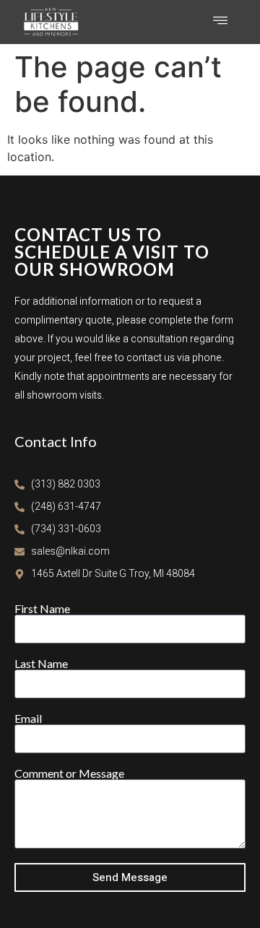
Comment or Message (69, 773)
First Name (42, 609)
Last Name (41, 663)
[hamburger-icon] (220, 22)
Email (28, 718)
